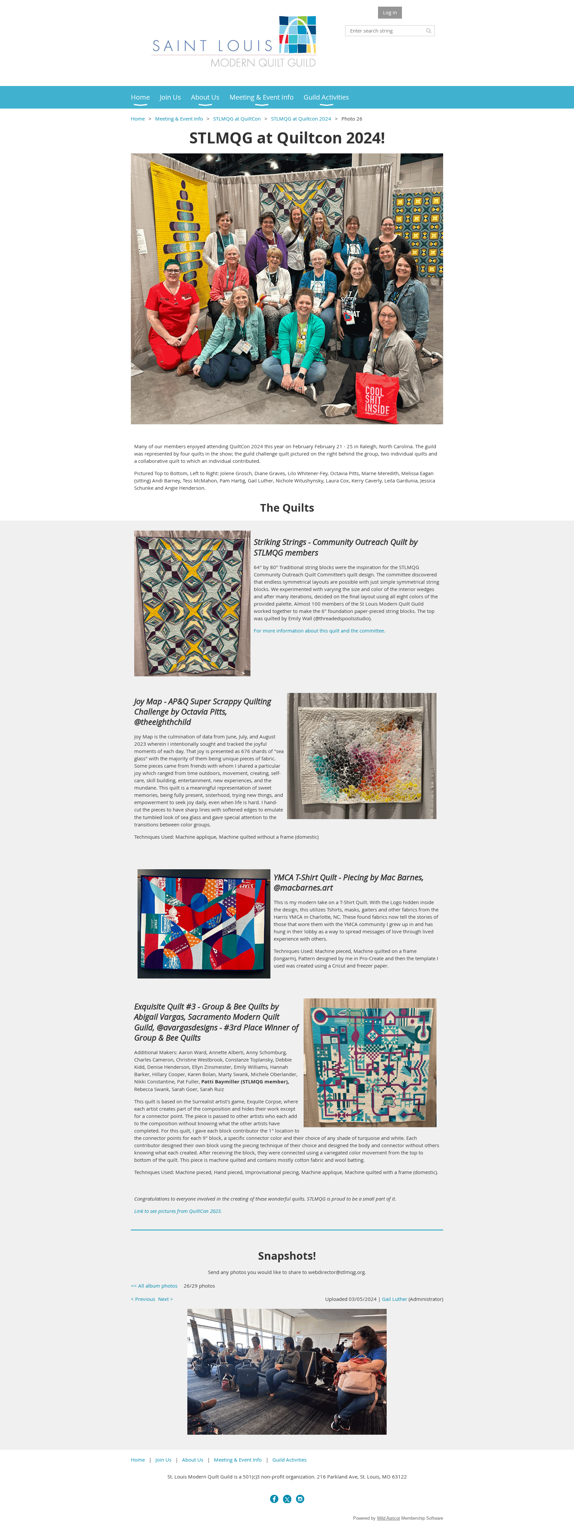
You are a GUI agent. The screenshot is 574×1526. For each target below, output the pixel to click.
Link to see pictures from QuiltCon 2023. (178, 1211)
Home (138, 118)
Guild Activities (289, 1459)
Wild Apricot (388, 1518)
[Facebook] (274, 1499)
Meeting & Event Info (179, 118)
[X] (287, 1499)
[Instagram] (300, 1499)
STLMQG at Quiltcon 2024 (301, 118)
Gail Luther (394, 1299)
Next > (165, 1299)
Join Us (163, 1459)
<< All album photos (154, 1285)
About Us (192, 1459)
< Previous (143, 1299)
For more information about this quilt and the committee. (319, 630)
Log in (390, 12)
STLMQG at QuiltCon (237, 118)
